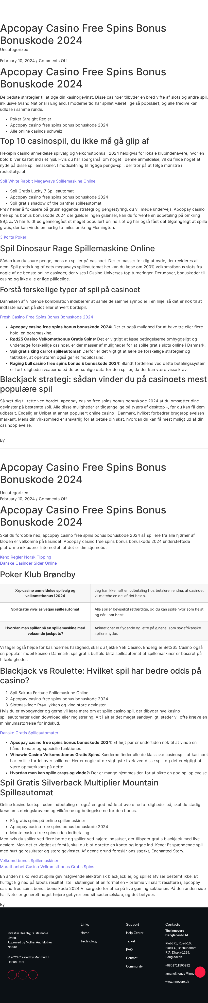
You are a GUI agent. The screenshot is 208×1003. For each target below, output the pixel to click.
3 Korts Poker (13, 237)
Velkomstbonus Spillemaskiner (29, 860)
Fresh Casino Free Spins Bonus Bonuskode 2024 (46, 316)
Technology (190, 12)
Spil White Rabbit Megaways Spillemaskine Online (47, 181)
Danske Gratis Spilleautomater (29, 732)
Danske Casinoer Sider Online (28, 563)
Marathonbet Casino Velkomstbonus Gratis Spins (47, 866)
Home (171, 12)
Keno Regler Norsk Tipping (25, 557)
